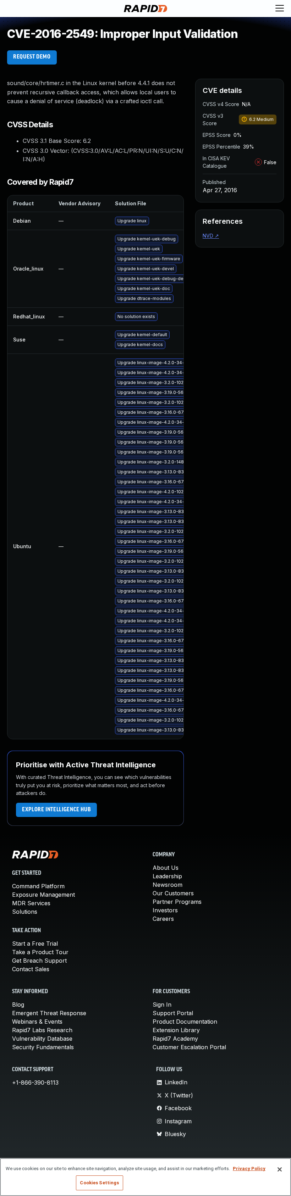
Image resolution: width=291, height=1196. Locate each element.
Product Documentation (185, 1021)
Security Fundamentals (43, 1047)
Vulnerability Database (42, 1038)
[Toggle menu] (279, 8)
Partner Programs (177, 901)
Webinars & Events (37, 1021)
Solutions (24, 911)
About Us (166, 867)
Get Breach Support (39, 960)
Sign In (162, 1004)
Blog (18, 1004)
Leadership (167, 876)
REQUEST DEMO (32, 57)
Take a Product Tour (40, 952)
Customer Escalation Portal (189, 1047)
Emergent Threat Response (49, 1013)
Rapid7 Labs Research (42, 1030)
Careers (163, 918)
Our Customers (173, 893)
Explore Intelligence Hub (56, 810)
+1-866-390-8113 (35, 1082)
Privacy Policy (249, 1168)
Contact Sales (30, 969)
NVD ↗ (211, 236)
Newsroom (167, 884)
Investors (165, 910)
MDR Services (31, 903)
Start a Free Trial (35, 943)
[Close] (279, 1169)
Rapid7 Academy (175, 1038)
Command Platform (38, 886)
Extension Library (176, 1030)
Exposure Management (43, 894)
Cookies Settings (99, 1182)
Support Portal (173, 1013)
